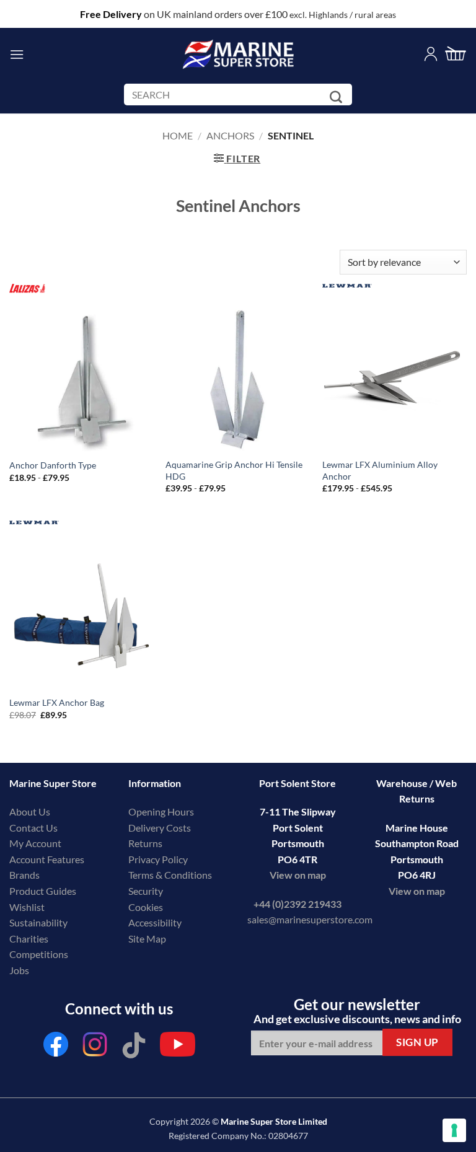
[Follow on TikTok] (134, 1047)
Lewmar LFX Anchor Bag (56, 702)
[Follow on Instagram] (95, 1047)
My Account (35, 843)
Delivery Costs (159, 827)
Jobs (19, 970)
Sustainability (38, 922)
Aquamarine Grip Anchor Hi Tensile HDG (233, 470)
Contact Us (33, 827)
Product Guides (42, 891)
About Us (29, 811)
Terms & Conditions (170, 875)
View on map (298, 875)
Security (145, 891)
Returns (145, 843)
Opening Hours (161, 811)
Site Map (147, 938)
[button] (16, 54)
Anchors (230, 135)
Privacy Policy (158, 859)
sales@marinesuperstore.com (309, 919)
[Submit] (338, 97)
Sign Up (417, 1042)
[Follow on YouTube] (177, 1047)
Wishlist (27, 907)
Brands (24, 875)
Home (177, 135)
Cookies (145, 907)
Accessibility (155, 922)
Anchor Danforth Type (52, 465)
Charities (29, 938)
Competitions (38, 954)
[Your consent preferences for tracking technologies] (454, 1130)
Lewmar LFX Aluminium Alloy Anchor (380, 470)
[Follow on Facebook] (56, 1047)
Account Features (46, 859)
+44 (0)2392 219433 (297, 904)
